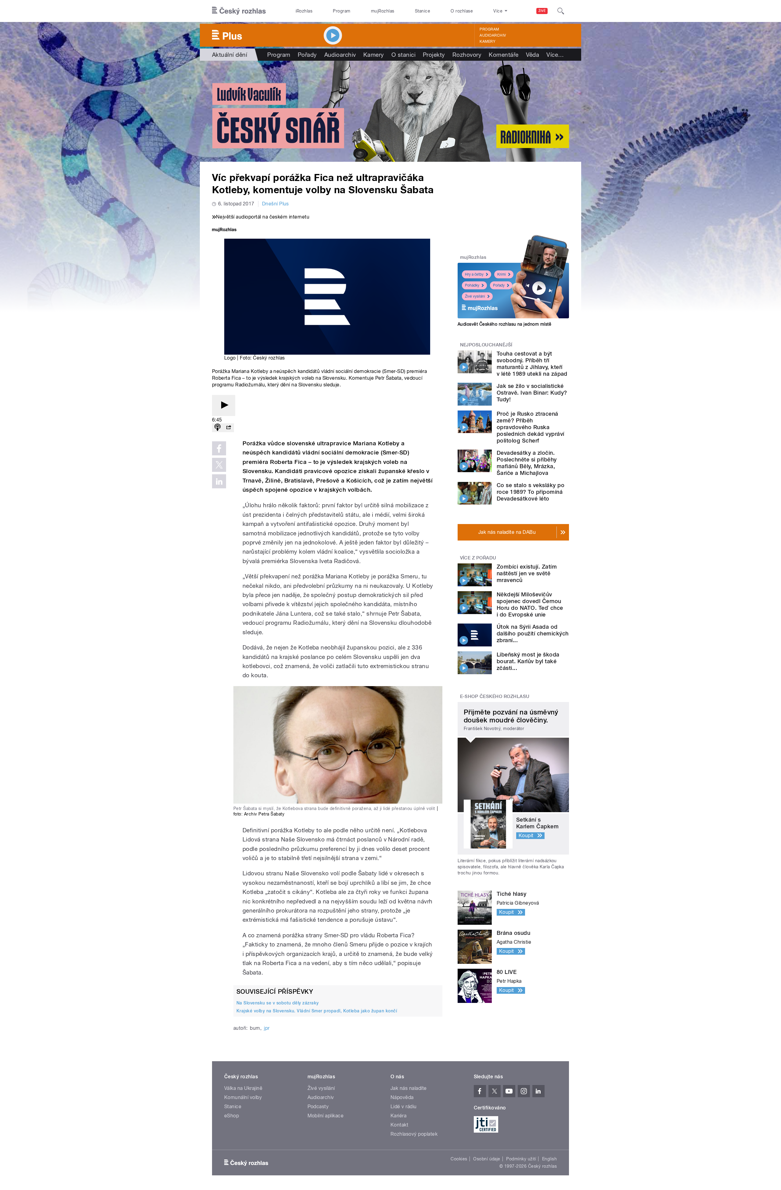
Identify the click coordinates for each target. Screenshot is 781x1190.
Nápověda (402, 1097)
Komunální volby (243, 1097)
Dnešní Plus (275, 204)
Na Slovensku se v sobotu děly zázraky (277, 1002)
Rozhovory (466, 54)
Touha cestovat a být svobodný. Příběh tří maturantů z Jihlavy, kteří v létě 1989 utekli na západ (532, 363)
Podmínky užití (521, 1158)
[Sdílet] (228, 427)
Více (555, 54)
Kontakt (399, 1125)
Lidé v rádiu (403, 1106)
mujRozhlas (382, 11)
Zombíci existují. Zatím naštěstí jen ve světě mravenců (527, 573)
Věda (532, 54)
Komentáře (503, 54)
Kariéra (398, 1116)
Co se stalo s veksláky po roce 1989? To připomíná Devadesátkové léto (530, 492)
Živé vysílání (475, 296)
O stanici (403, 54)
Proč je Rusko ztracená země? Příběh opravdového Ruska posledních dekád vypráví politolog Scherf (530, 427)
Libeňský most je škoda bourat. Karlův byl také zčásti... (528, 661)
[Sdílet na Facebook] (219, 448)
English (549, 1158)
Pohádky (472, 285)
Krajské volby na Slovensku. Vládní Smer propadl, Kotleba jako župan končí (316, 1010)
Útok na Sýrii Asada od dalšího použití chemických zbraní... (532, 633)
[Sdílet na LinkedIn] (219, 481)
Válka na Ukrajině (243, 1088)
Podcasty (318, 1106)
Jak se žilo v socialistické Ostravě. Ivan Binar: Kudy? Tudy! (532, 393)
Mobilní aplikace (326, 1116)
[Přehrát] (223, 405)
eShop (231, 1116)
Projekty (434, 54)
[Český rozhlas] (239, 11)
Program (341, 11)
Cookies (459, 1158)
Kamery (487, 41)
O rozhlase (462, 11)
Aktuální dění (229, 54)
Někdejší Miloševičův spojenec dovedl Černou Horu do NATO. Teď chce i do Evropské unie (530, 604)
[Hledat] (560, 11)
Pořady (307, 54)
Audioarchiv (493, 35)
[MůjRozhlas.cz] (224, 230)
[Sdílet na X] (219, 465)
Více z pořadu (478, 558)
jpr (266, 1028)
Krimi (501, 274)
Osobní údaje (486, 1158)
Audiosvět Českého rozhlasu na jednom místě (504, 324)
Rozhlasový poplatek (413, 1134)
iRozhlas (304, 11)
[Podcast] (217, 427)
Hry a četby (474, 274)
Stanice (422, 11)
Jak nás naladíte (408, 1088)
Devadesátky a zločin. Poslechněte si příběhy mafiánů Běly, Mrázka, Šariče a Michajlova (527, 463)
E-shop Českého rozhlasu (495, 696)
